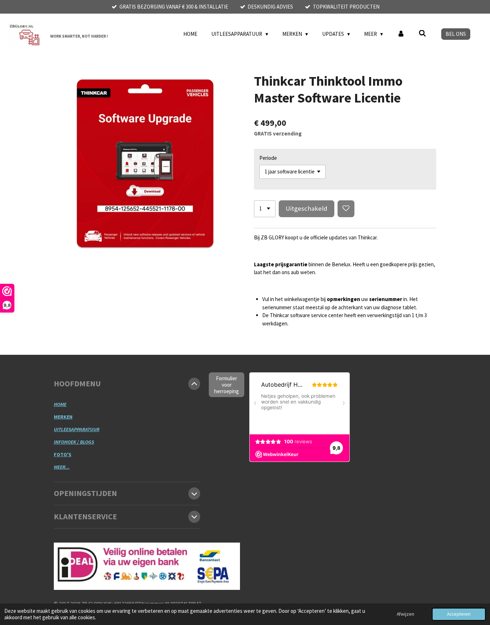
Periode (268, 157)
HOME (60, 404)
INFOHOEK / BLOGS (74, 442)
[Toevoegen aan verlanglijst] (346, 208)
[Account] (401, 34)
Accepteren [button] (459, 614)
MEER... (62, 467)
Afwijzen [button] (405, 614)
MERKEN (63, 417)
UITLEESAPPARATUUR (76, 429)
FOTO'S (62, 454)
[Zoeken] (422, 33)
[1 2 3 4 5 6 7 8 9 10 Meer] (264, 208)
